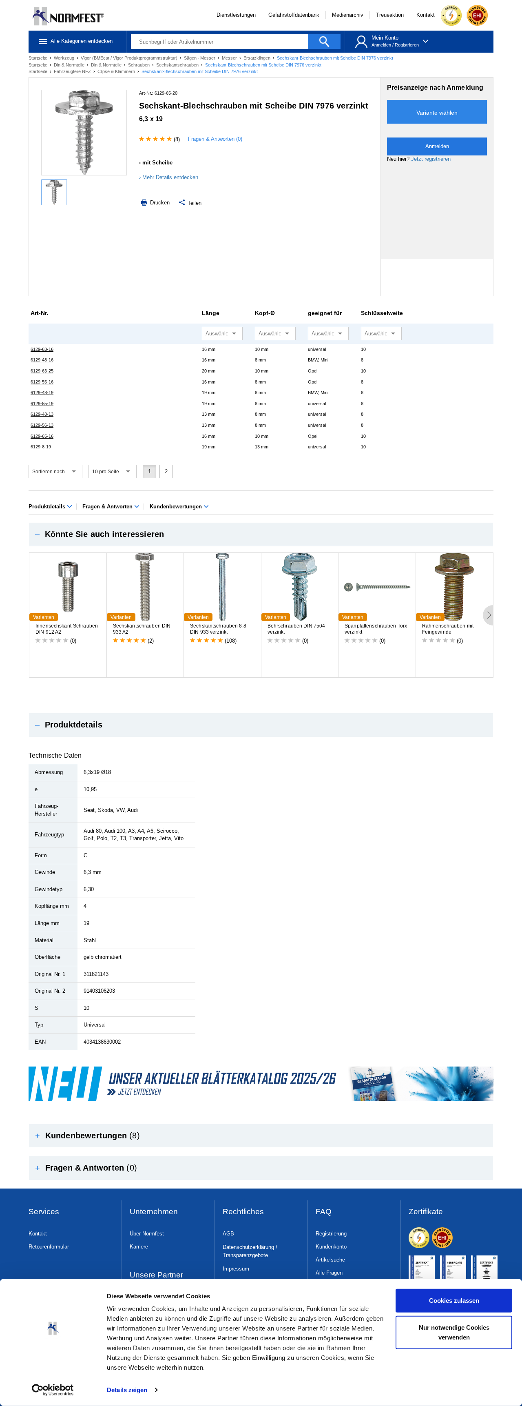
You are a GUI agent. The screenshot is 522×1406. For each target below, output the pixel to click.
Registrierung (331, 1234)
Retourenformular (49, 1247)
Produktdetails (48, 506)
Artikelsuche (330, 1260)
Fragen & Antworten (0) (215, 139)
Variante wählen (437, 112)
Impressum (236, 1269)
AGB (228, 1234)
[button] (261, 534)
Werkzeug (64, 57)
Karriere (139, 1247)
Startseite (39, 57)
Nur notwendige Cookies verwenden (454, 1332)
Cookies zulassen (454, 1300)
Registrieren (407, 44)
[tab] (261, 534)
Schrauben (139, 64)
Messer (230, 57)
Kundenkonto (331, 1247)
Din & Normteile (70, 64)
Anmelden (381, 44)
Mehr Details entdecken (170, 177)
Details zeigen (127, 1389)
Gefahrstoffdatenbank (293, 15)
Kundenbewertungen (176, 506)
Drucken (159, 203)
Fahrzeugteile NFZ (73, 71)
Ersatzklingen (257, 57)
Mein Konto (385, 38)
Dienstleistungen (236, 15)
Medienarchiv (347, 15)
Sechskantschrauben (178, 64)
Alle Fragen (329, 1273)
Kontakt (425, 15)
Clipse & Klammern (116, 71)
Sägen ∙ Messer (200, 57)
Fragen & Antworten (108, 506)
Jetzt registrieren (431, 159)
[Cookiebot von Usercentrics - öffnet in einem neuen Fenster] (52, 1390)
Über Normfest (147, 1234)
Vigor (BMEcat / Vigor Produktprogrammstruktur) (130, 57)
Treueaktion (390, 15)
